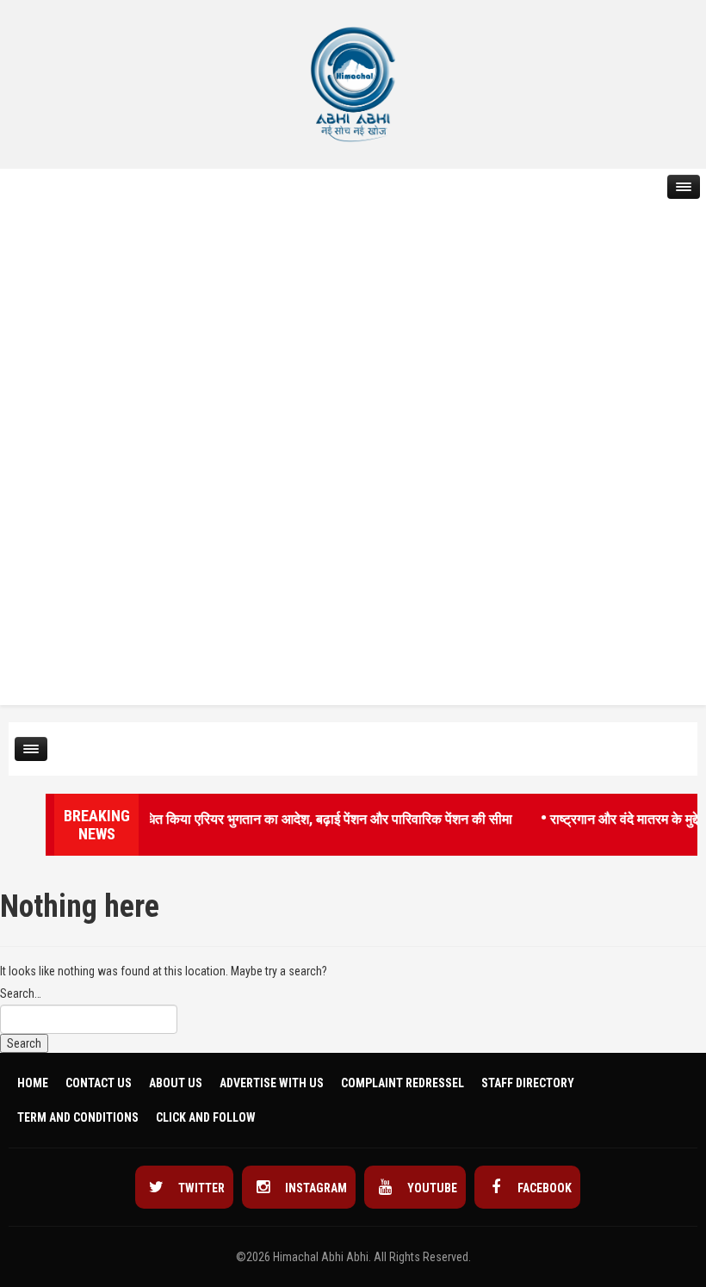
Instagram (314, 1188)
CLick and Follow (206, 1117)
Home (32, 1083)
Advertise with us (272, 1083)
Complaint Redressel (402, 1083)
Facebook (543, 1188)
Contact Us (98, 1083)
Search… (20, 993)
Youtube (431, 1188)
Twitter (200, 1188)
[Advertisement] (69, 435)
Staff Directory (527, 1083)
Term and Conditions (78, 1117)
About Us (175, 1083)
